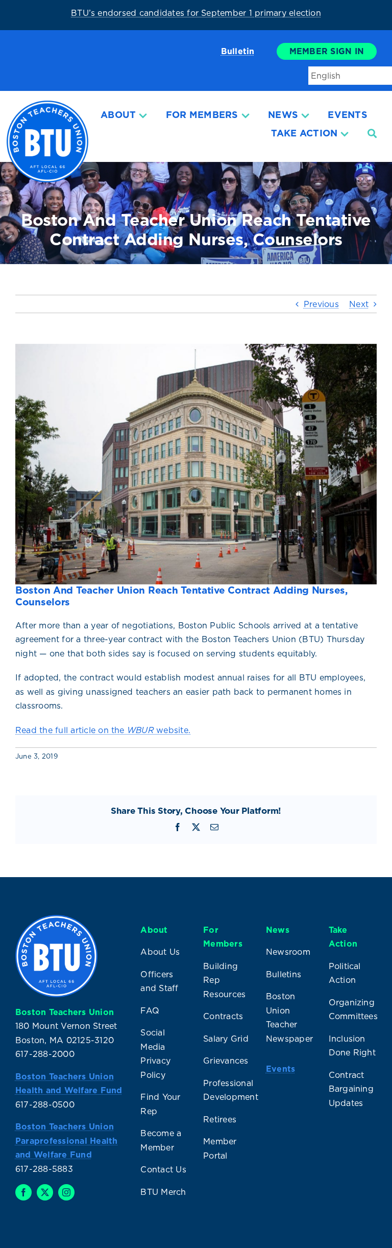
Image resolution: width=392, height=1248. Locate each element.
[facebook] (23, 1192)
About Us (160, 951)
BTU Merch (163, 1191)
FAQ (149, 1010)
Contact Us (163, 1169)
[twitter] (45, 1192)
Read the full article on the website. (102, 730)
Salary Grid (226, 1038)
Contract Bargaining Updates (351, 1089)
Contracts (223, 1016)
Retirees (219, 1119)
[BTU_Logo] (47, 104)
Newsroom (288, 951)
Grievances (225, 1060)
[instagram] (66, 1192)
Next (359, 304)
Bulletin (238, 51)
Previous (321, 304)
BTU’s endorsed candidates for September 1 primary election (196, 12)
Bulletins (283, 974)
